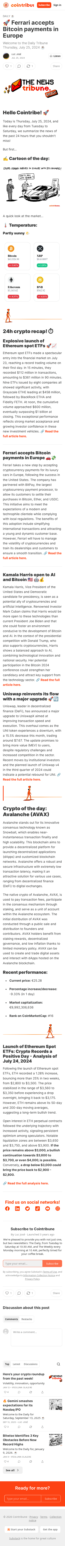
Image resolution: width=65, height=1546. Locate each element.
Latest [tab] (16, 1364)
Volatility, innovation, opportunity (24, 1383)
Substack (14, 1538)
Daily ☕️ (8, 16)
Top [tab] (7, 1364)
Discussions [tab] (30, 1364)
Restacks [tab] (26, 1319)
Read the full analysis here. (28, 1183)
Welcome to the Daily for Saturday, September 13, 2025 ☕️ (24, 1416)
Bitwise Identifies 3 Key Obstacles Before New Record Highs (20, 1440)
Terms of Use (50, 1271)
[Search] (58, 1364)
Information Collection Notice (39, 1275)
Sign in (57, 5)
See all (10, 1470)
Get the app (50, 1529)
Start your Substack (23, 1529)
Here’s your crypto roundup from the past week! (23, 1376)
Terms (43, 1517)
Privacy (33, 1517)
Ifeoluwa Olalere (22, 1387)
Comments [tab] (11, 1319)
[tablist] (18, 1319)
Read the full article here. (22, 779)
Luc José (16, 54)
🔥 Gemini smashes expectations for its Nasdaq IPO (18, 1405)
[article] (32, 1383)
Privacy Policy (32, 1279)
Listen (57, 56)
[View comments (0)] (19, 66)
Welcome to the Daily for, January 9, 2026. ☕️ (23, 1450)
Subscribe (44, 5)
